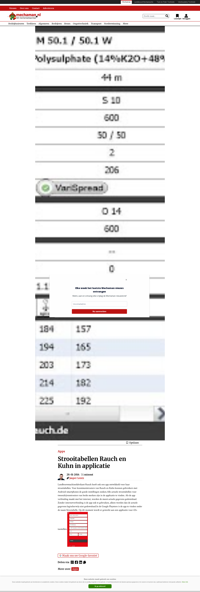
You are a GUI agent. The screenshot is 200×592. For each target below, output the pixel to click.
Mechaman (126, 2)
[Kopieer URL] (85, 562)
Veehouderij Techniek (186, 2)
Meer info (185, 582)
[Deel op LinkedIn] (81, 562)
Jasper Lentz (76, 478)
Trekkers (31, 23)
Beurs (67, 23)
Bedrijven (57, 23)
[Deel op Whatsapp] (73, 562)
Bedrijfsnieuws (16, 23)
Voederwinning (112, 23)
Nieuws (12, 8)
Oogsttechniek (80, 23)
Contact (35, 8)
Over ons (24, 8)
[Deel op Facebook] (77, 562)
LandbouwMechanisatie (143, 2)
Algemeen (44, 23)
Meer (125, 23)
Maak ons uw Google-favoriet (79, 555)
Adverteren (48, 8)
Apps (75, 569)
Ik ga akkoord (100, 586)
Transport (96, 23)
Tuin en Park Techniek (166, 2)
